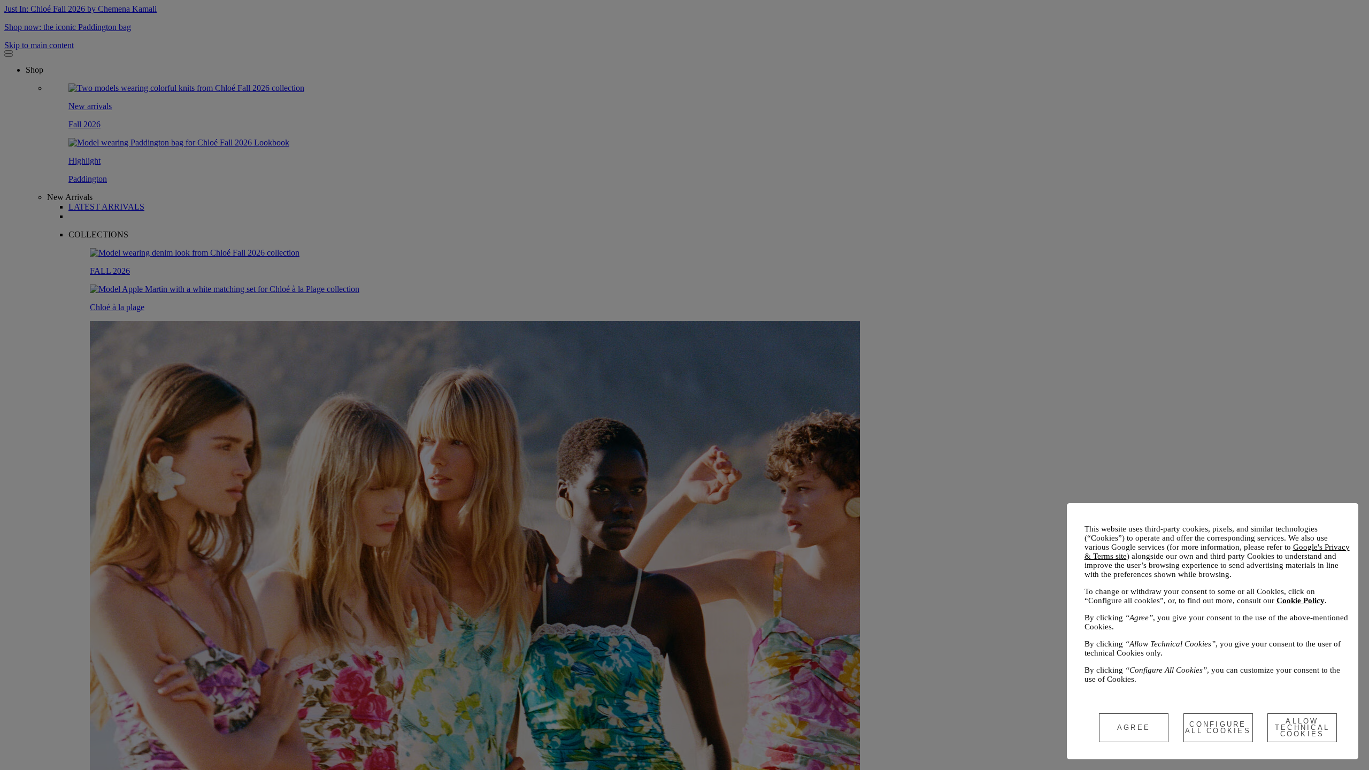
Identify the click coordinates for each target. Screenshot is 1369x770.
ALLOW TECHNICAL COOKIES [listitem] (1302, 727)
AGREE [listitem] (1133, 727)
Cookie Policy (1300, 600)
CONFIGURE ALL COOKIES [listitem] (1218, 727)
